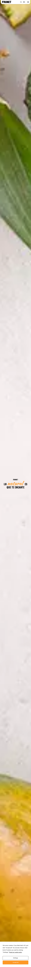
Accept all (15, 962)
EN (24, 2)
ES (21, 2)
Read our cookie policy (15, 952)
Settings (15, 958)
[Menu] (28, 2)
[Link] (6, 2)
